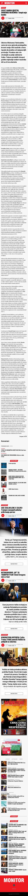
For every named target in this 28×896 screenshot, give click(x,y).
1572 (12, 446)
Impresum (14, 888)
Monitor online (11, 18)
